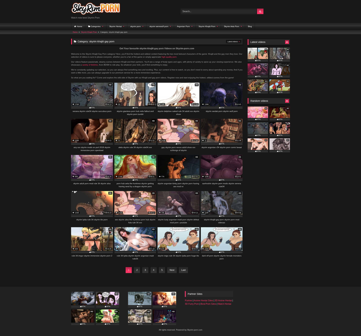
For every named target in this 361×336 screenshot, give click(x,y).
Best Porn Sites (209, 304)
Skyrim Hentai (115, 26)
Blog (250, 26)
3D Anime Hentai (223, 300)
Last (183, 270)
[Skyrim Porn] (95, 9)
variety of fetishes (90, 65)
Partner (189, 300)
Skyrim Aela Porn (231, 26)
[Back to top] (352, 327)
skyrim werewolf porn (158, 26)
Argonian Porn (183, 26)
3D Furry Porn (192, 304)
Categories (96, 26)
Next (172, 270)
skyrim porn (135, 26)
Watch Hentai (224, 304)
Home (79, 26)
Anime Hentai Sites (204, 300)
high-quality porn (169, 57)
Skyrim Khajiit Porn (207, 26)
